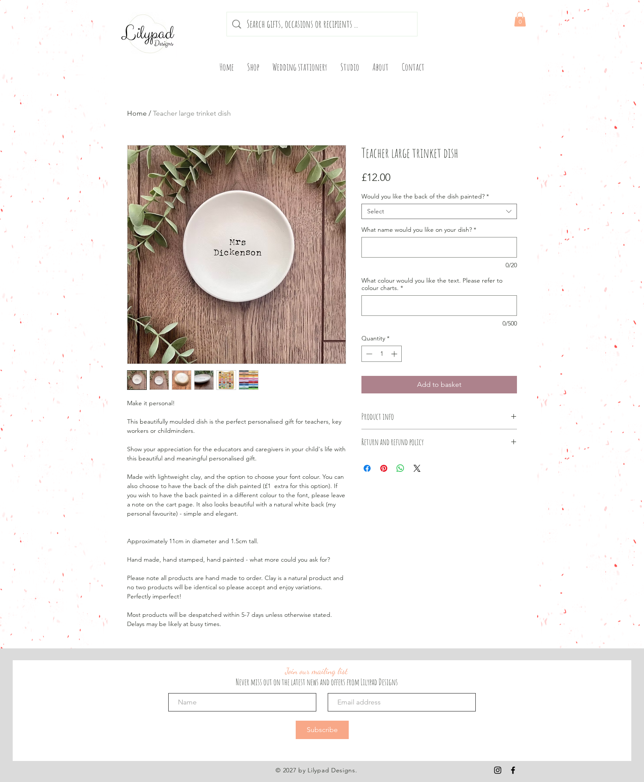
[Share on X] (417, 468)
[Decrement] (368, 353)
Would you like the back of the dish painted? (425, 196)
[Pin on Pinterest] (384, 468)
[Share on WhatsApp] (400, 468)
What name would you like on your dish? (418, 230)
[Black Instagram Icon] (497, 770)
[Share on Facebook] (367, 468)
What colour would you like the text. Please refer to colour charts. (431, 284)
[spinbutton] (381, 353)
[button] (520, 19)
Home (137, 113)
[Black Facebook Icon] (513, 770)
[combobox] (439, 211)
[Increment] (394, 353)
